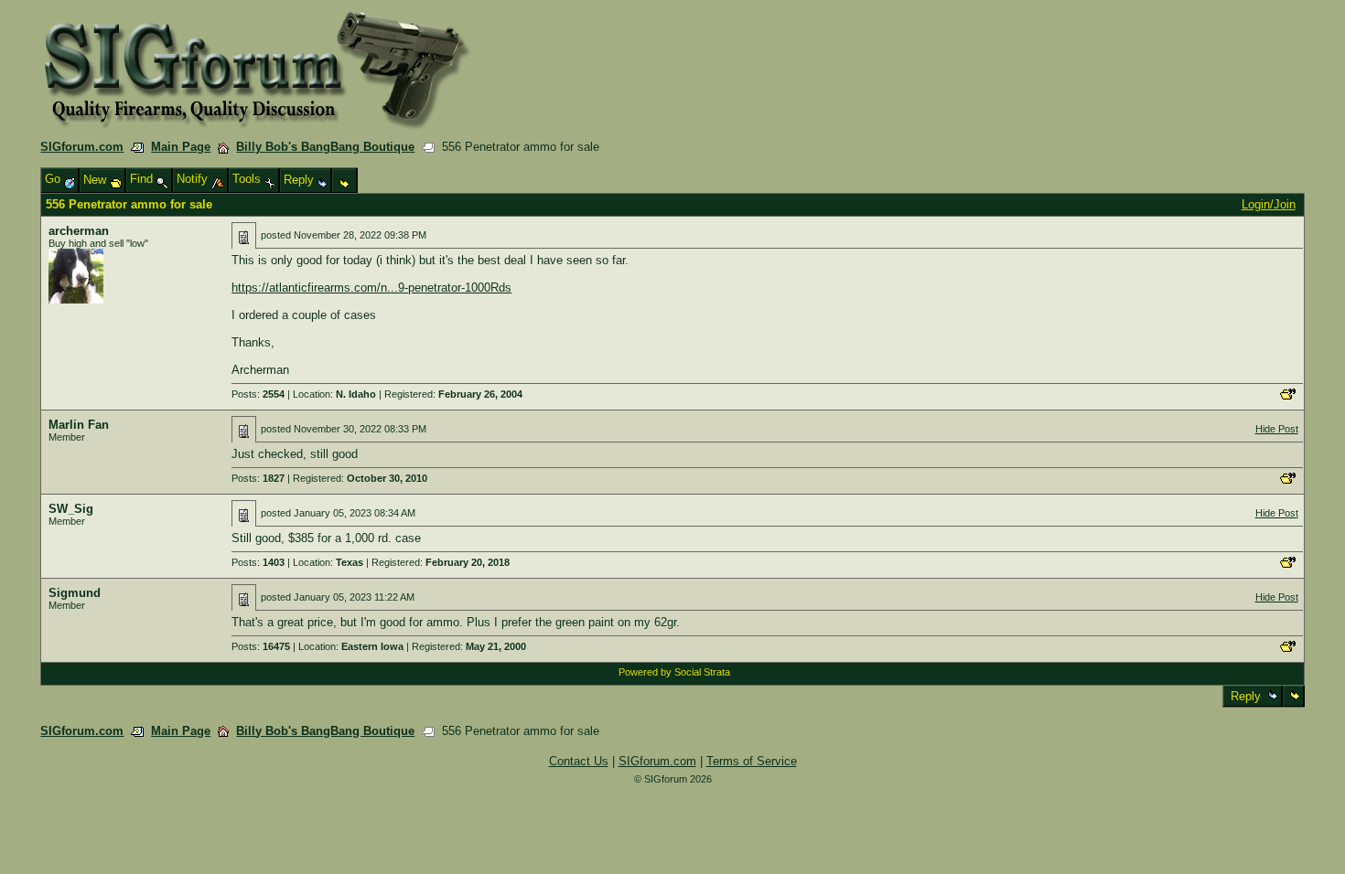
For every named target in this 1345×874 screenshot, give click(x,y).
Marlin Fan (78, 425)
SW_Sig (70, 509)
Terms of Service (751, 761)
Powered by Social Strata (674, 671)
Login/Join (1269, 204)
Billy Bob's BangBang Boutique (325, 147)
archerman (78, 231)
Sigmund (74, 593)
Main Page (180, 147)
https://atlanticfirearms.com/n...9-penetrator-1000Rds (371, 287)
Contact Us (578, 761)
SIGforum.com (82, 147)
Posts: (258, 394)
